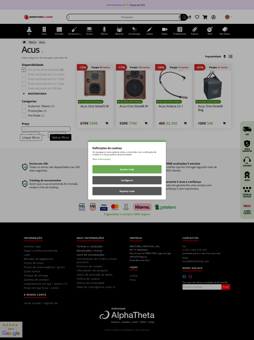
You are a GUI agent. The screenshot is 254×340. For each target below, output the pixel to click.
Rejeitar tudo (127, 191)
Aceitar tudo (127, 169)
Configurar (127, 180)
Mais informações (101, 158)
